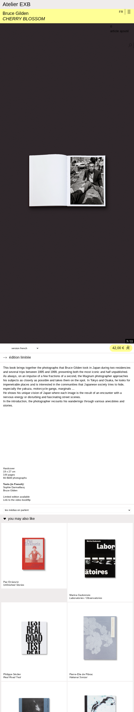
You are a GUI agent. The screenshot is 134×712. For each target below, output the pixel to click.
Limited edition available (16, 496)
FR (121, 11)
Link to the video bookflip (17, 499)
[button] (4, 339)
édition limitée (19, 357)
